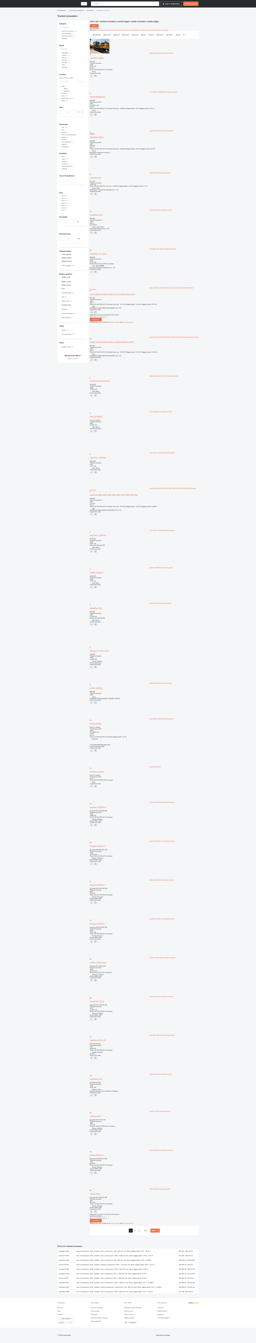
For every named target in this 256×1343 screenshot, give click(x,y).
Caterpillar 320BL (64, 1291)
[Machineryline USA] (68, 3)
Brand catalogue (96, 1321)
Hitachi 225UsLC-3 (97, 1155)
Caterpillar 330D (64, 1287)
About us (60, 1307)
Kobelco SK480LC (96, 573)
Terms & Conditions (97, 1307)
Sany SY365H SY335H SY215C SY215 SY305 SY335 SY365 (112, 294)
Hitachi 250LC (95, 1194)
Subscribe (96, 319)
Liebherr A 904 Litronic (98, 962)
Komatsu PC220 (64, 1264)
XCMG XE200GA (96, 688)
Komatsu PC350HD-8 (98, 807)
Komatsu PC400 (64, 1269)
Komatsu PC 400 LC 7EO (99, 651)
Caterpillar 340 (95, 178)
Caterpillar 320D (96, 608)
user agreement (128, 322)
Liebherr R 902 (95, 1116)
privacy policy (115, 322)
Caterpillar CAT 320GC (98, 254)
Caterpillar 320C (64, 1282)
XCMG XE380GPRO (97, 97)
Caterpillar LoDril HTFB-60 (100, 381)
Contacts (60, 1314)
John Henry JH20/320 (98, 535)
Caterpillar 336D (64, 1260)
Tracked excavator (97, 772)
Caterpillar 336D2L (97, 58)
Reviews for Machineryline (99, 1318)
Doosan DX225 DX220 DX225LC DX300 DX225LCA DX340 (112, 342)
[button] (92, 76)
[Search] (93, 3)
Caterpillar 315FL (96, 1079)
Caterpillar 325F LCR (98, 1040)
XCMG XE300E (95, 724)
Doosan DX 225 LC (97, 1001)
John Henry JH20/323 (98, 458)
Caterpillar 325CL (96, 215)
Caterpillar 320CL (64, 1273)
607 (145, 1231)
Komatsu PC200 (64, 1255)
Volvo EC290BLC (96, 417)
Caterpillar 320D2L (97, 137)
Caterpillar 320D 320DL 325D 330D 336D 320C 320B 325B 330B (114, 495)
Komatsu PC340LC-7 (98, 846)
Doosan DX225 (63, 1278)
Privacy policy (95, 1311)
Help (59, 1311)
